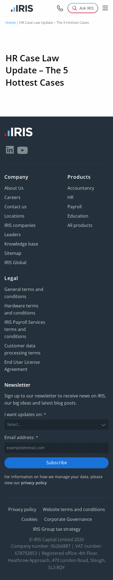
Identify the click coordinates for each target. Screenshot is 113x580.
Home (10, 22)
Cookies (29, 519)
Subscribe (56, 463)
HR (70, 197)
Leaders (12, 235)
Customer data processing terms (22, 349)
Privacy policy (22, 509)
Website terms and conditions (74, 509)
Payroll (74, 207)
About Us (14, 188)
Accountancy (80, 188)
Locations (14, 216)
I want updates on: (25, 414)
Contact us (15, 207)
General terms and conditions (23, 292)
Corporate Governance (68, 519)
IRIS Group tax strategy (56, 529)
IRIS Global (15, 262)
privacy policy (34, 482)
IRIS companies (20, 225)
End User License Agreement (22, 365)
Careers (12, 197)
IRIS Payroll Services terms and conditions (24, 329)
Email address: (21, 437)
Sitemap (12, 253)
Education (77, 216)
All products (79, 225)
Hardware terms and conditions (21, 309)
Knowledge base (21, 244)
